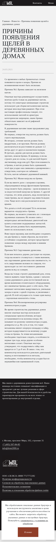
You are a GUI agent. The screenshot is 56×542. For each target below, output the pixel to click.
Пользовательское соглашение (16, 486)
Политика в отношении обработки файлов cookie (25, 490)
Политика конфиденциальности (17, 479)
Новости (15, 21)
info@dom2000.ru (10, 448)
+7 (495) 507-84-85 (11, 444)
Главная (6, 21)
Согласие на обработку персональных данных (24, 482)
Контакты (37, 3)
